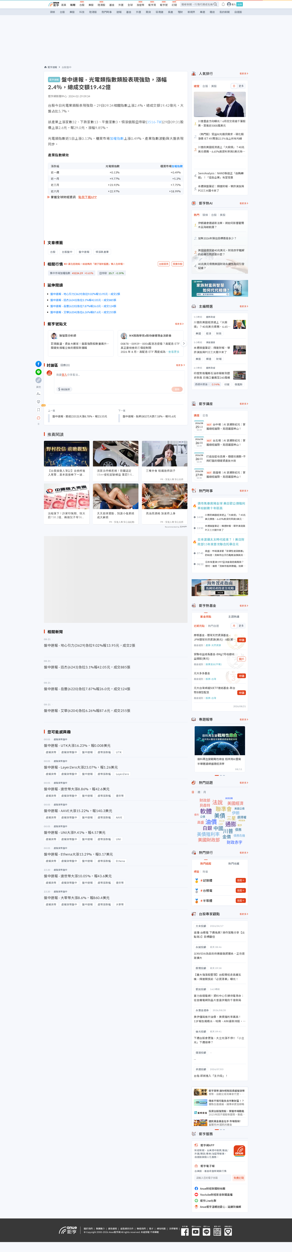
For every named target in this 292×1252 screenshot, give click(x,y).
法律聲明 (173, 1228)
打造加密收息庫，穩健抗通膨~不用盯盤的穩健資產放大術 (226, 458)
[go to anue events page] (223, 4)
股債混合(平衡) (214, 664)
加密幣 (140, 5)
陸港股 (101, 5)
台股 (81, 5)
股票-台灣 (211, 679)
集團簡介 (100, 1228)
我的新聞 (225, 12)
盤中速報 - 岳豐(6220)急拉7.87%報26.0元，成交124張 (83, 306)
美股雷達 (210, 342)
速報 (118, 12)
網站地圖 (161, 1228)
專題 (202, 12)
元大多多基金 (202, 673)
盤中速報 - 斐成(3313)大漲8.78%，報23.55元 (79, 416)
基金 (111, 5)
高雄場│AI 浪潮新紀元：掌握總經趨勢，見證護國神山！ (226, 474)
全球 (130, 5)
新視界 (191, 12)
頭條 (52, 12)
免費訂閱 (239, 1177)
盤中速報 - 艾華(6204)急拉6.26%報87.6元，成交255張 (83, 312)
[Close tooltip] (67, 418)
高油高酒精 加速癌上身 (161, 513)
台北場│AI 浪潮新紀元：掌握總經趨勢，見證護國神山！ (226, 442)
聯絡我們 (141, 1228)
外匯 (121, 5)
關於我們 (88, 1228)
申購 (241, 640)
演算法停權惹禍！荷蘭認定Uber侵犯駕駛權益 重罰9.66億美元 (115, 473)
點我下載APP (87, 197)
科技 (81, 12)
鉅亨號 (164, 5)
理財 (180, 12)
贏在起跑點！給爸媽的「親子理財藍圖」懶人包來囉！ (96, 264)
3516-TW (154, 121)
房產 (170, 12)
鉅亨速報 (52, 67)
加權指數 (117, 138)
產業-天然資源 (213, 645)
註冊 (239, 4)
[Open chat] (38, 418)
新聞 (72, 5)
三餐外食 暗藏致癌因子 (161, 471)
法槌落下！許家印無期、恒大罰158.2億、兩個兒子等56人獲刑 (66, 515)
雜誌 (212, 12)
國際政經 (210, 317)
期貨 (148, 12)
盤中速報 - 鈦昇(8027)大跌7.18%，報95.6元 (149, 416)
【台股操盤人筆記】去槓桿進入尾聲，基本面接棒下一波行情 (66, 473)
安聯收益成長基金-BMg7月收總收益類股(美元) (214, 656)
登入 (234, 4)
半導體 (207, 900)
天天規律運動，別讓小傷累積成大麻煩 (115, 515)
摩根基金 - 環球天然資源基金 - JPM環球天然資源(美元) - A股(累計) (213, 637)
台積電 (207, 890)
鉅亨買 (152, 5)
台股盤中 (66, 67)
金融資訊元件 (126, 1228)
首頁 (63, 5)
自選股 (238, 12)
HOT (209, 424)
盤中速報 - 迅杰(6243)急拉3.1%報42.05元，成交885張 (83, 300)
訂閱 (174, 5)
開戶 (241, 659)
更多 (241, 86)
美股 (91, 5)
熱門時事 (107, 12)
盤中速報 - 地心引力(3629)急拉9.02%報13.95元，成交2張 (85, 294)
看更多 (178, 324)
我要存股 (177, 264)
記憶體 (207, 880)
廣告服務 (112, 1228)
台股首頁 (163, 264)
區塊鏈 (159, 12)
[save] (38, 410)
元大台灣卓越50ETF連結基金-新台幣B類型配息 (214, 690)
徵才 (151, 1228)
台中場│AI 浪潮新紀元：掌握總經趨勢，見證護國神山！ (226, 426)
